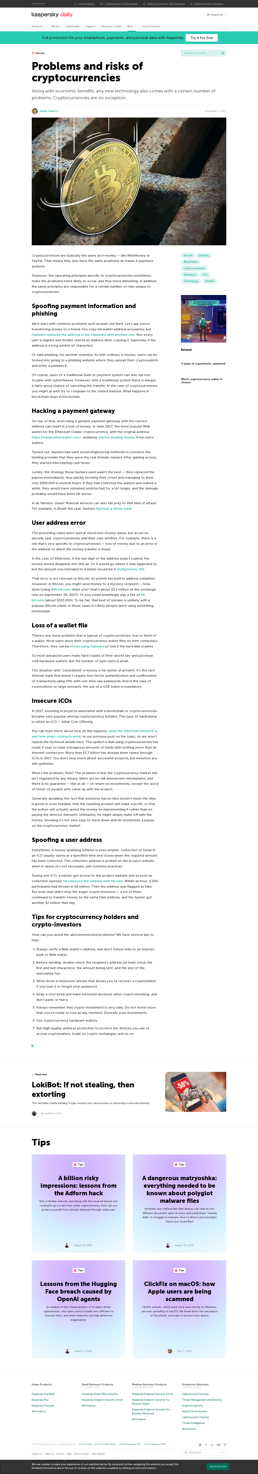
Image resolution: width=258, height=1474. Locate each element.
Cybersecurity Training (195, 1417)
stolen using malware (87, 646)
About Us (49, 1454)
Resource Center (111, 26)
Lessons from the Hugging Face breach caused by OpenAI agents (78, 1291)
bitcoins (204, 255)
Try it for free (201, 38)
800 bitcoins (61, 589)
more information (145, 1468)
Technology (191, 281)
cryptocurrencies (194, 268)
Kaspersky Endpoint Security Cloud (102, 1399)
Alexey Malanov (49, 111)
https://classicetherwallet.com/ (56, 437)
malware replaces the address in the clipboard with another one (83, 335)
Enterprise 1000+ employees (208, 4)
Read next (41, 1074)
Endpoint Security (192, 1405)
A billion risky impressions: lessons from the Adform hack (78, 1185)
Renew (55, 26)
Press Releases (98, 1454)
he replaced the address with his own (93, 881)
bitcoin (40, 53)
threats (209, 281)
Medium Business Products (149, 1384)
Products (37, 26)
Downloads (73, 26)
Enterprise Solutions (195, 1384)
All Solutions (189, 1429)
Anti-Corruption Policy (105, 1444)
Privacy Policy (85, 1444)
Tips (80, 1164)
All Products (39, 1411)
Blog (130, 26)
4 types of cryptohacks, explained (203, 363)
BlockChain (191, 261)
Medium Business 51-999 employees (166, 4)
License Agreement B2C (130, 1444)
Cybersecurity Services (195, 1394)
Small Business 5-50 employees (121, 4)
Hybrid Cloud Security (194, 1411)
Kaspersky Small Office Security (100, 1394)
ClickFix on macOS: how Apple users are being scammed (179, 1291)
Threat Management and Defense (202, 1399)
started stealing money (116, 437)
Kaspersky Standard (43, 1394)
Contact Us (37, 1454)
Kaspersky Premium (43, 1405)
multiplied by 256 (130, 569)
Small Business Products (97, 1384)
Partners (60, 1454)
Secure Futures (151, 26)
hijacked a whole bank (113, 508)
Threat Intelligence (193, 1423)
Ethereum (190, 274)
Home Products (86, 4)
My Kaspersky (215, 14)
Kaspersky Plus (40, 1399)
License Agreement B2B (155, 1444)
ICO (205, 274)
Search (222, 53)
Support (90, 26)
